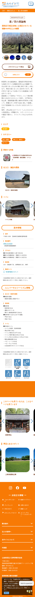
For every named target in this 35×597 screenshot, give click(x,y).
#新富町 (5, 129)
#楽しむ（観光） (18, 140)
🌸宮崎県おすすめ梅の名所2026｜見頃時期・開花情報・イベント (22, 157)
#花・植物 (6, 140)
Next (28, 40)
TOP (3, 10)
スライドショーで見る (16, 67)
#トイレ (5, 143)
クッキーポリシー (16, 587)
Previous (1, 40)
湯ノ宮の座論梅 (23, 10)
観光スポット (11, 10)
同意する (6, 592)
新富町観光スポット (12, 272)
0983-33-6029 (7, 244)
